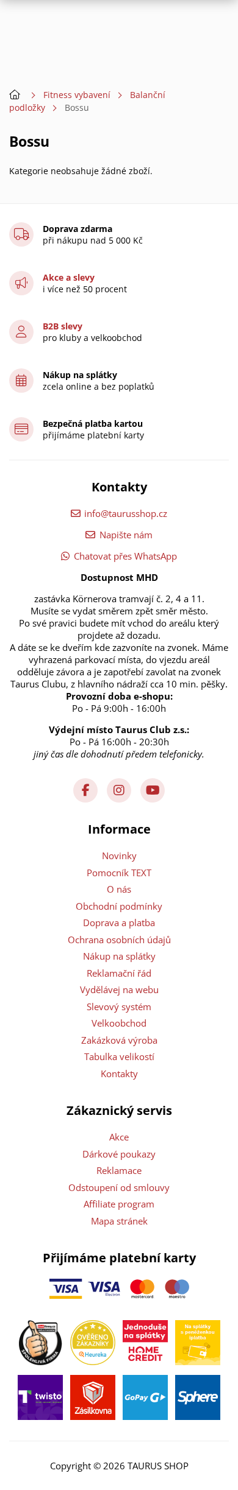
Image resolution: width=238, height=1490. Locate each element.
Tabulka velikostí (119, 1056)
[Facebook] (85, 790)
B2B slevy (62, 326)
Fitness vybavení (76, 94)
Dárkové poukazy (119, 1154)
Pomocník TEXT (119, 872)
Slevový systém (119, 1006)
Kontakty (119, 1073)
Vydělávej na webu (119, 989)
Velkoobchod (119, 1023)
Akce (119, 1137)
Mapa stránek (119, 1221)
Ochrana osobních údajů (119, 939)
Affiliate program (119, 1204)
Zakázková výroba (119, 1040)
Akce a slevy (69, 277)
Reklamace (119, 1170)
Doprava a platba (119, 922)
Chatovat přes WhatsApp (125, 556)
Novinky (119, 855)
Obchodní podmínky (119, 906)
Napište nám (125, 535)
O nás (119, 889)
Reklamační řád (119, 973)
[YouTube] (152, 790)
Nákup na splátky (119, 956)
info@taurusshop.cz (125, 513)
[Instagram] (119, 790)
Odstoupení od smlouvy (119, 1187)
